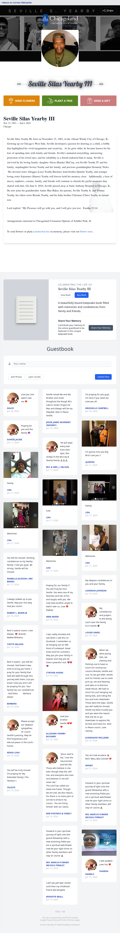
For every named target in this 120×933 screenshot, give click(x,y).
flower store (86, 231)
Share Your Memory (100, 327)
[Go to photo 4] (22, 526)
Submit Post (103, 376)
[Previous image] (6, 465)
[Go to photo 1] (19, 476)
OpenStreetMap (63, 924)
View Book (65, 295)
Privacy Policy (51, 920)
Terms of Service (68, 920)
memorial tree (42, 231)
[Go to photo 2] (21, 476)
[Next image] (35, 465)
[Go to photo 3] (22, 476)
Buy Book (81, 295)
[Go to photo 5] (24, 526)
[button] (21, 465)
